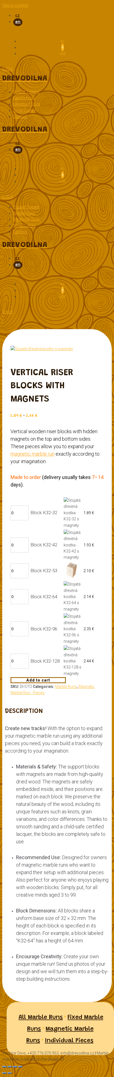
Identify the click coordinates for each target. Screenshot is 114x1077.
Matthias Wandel (82, 1059)
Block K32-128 (45, 661)
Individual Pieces (69, 1041)
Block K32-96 (43, 629)
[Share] (9, 1067)
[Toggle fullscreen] (15, 1067)
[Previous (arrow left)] (4, 1073)
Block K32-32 (43, 512)
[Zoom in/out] (20, 1067)
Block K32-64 (43, 596)
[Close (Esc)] (4, 1067)
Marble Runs (66, 686)
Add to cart (38, 680)
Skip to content (15, 5)
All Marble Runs (41, 1018)
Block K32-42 (43, 545)
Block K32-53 (43, 570)
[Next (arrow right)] (9, 1073)
